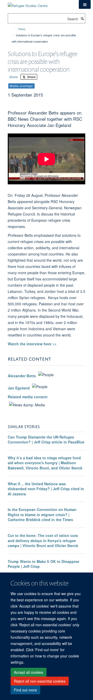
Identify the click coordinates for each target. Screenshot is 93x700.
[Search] (82, 18)
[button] (85, 4)
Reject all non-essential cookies (39, 681)
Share (13, 77)
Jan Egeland (19, 388)
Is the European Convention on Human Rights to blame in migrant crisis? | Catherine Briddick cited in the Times (42, 514)
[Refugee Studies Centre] (28, 3)
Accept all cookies (28, 672)
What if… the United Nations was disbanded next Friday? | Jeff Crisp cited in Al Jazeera (46, 488)
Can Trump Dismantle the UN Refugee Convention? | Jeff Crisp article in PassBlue (46, 439)
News (22, 29)
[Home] (12, 29)
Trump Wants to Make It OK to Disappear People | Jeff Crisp (43, 564)
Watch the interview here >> (32, 343)
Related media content (28, 396)
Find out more (25, 689)
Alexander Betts (22, 376)
